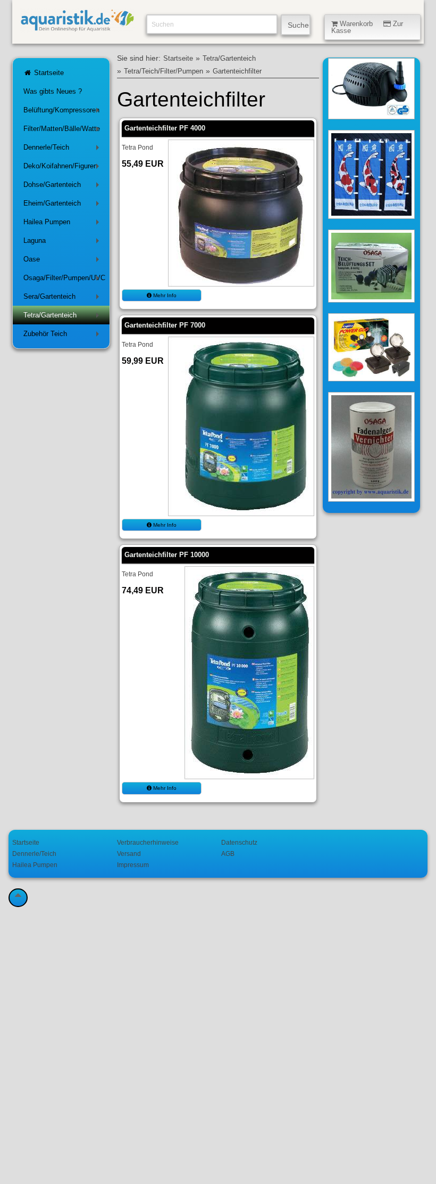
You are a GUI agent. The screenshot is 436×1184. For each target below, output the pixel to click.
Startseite (48, 73)
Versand (129, 853)
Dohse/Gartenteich (63, 187)
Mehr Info (164, 295)
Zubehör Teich (63, 336)
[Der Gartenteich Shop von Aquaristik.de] (77, 27)
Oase (63, 261)
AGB (227, 853)
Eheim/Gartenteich (63, 205)
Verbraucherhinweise (148, 842)
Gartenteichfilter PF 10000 (166, 555)
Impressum (133, 864)
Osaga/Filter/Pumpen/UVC (64, 280)
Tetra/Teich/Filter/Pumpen (163, 71)
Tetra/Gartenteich (63, 317)
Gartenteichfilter (237, 71)
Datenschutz (239, 842)
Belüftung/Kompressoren (63, 112)
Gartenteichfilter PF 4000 (164, 128)
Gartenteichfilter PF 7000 (164, 325)
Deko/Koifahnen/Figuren (63, 168)
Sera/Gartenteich (63, 298)
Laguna (63, 242)
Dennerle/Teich (63, 149)
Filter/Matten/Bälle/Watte (63, 131)
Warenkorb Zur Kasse (367, 27)
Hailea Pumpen (63, 224)
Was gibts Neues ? (52, 91)
